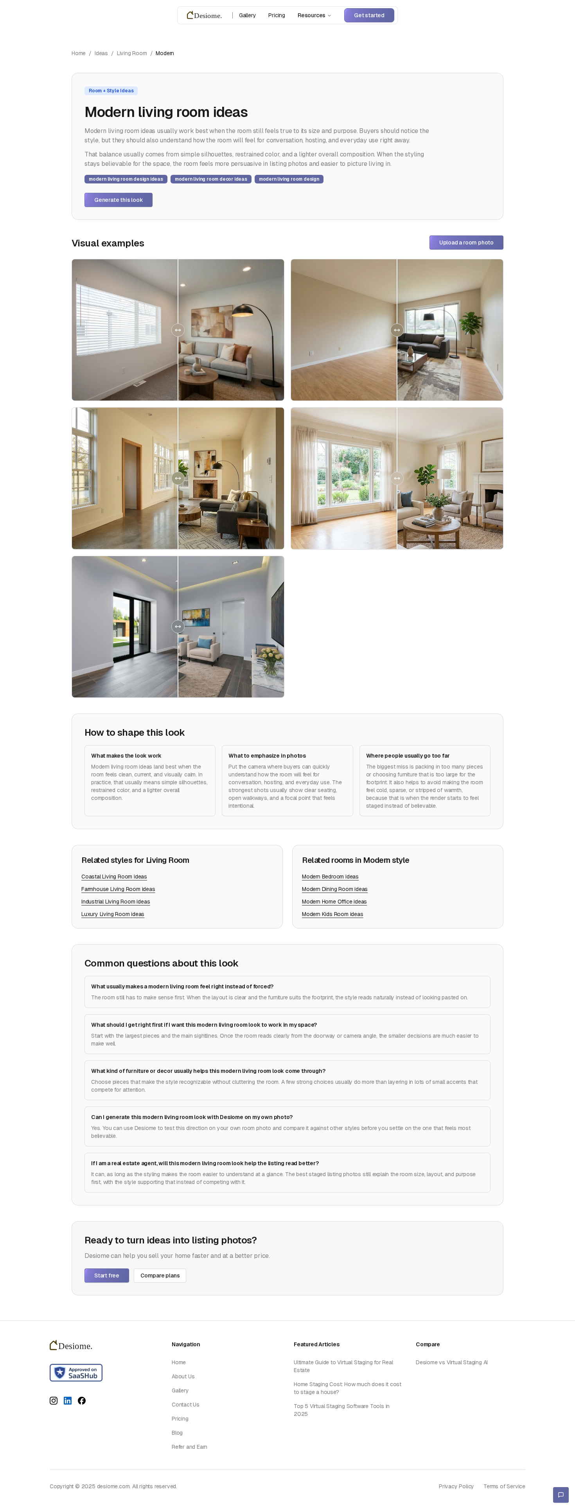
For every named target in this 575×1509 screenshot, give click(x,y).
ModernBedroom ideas (330, 876)
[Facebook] (82, 1402)
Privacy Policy (456, 1486)
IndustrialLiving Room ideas (115, 901)
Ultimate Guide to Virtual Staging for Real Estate (343, 1366)
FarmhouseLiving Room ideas (118, 889)
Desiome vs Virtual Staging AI (452, 1362)
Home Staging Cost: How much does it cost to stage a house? (347, 1388)
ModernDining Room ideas (335, 889)
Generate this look (118, 199)
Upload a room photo (466, 242)
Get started (369, 15)
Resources (311, 15)
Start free (106, 1275)
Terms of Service (504, 1486)
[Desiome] (206, 15)
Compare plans (160, 1275)
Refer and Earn (189, 1446)
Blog (177, 1432)
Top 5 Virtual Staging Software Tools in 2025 (342, 1410)
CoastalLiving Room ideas (114, 876)
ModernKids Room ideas (332, 914)
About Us (183, 1376)
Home (79, 53)
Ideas (101, 53)
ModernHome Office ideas (334, 901)
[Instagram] (54, 1402)
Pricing (276, 15)
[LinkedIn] (68, 1402)
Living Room (132, 53)
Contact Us (185, 1404)
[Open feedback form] (561, 1495)
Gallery (247, 15)
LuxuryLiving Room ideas (112, 914)
